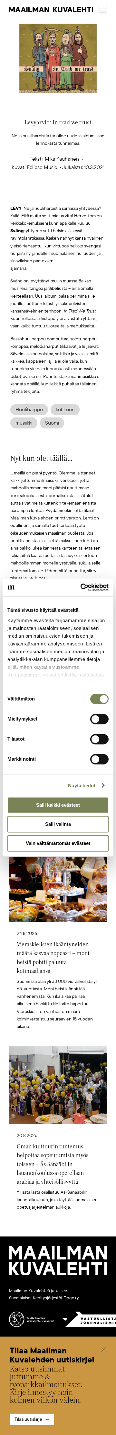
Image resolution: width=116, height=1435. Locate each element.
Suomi (52, 423)
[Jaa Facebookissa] (68, 194)
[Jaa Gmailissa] (48, 194)
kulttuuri (65, 409)
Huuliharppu (29, 409)
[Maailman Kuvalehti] (58, 1274)
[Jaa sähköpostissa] (89, 194)
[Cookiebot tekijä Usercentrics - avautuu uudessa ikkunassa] (82, 587)
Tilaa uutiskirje (28, 1419)
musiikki (23, 423)
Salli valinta (58, 824)
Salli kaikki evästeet (58, 805)
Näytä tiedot (81, 785)
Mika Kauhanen (62, 159)
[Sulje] (103, 1350)
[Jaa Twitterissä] (28, 194)
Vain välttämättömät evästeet (58, 843)
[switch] (99, 719)
